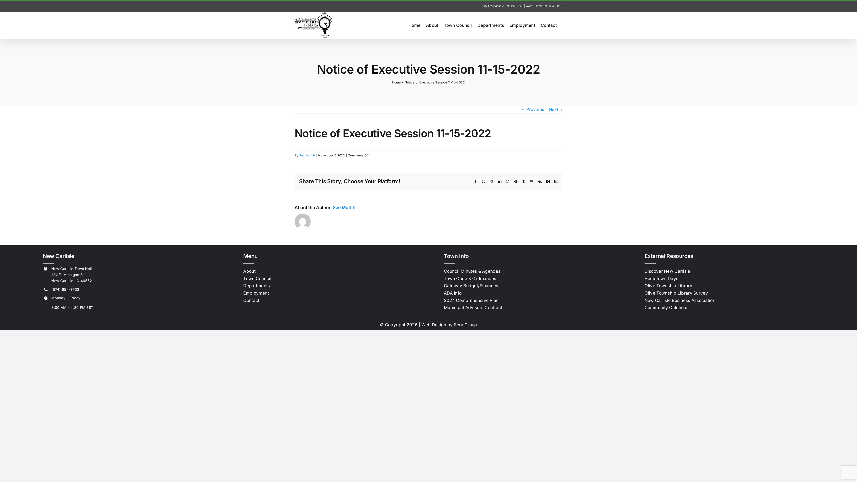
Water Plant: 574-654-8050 (544, 6)
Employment (256, 293)
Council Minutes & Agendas (472, 271)
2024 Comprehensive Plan (471, 300)
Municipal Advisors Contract (473, 307)
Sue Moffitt (307, 155)
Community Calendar (666, 307)
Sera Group (465, 324)
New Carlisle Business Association (680, 300)
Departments (256, 285)
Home (396, 82)
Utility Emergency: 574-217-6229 (501, 6)
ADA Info (453, 293)
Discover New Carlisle (667, 271)
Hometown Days (661, 278)
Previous (535, 109)
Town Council (257, 278)
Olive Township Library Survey (676, 293)
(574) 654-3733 (65, 289)
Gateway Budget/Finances (471, 285)
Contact (251, 300)
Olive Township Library (668, 285)
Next (553, 109)
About (249, 271)
